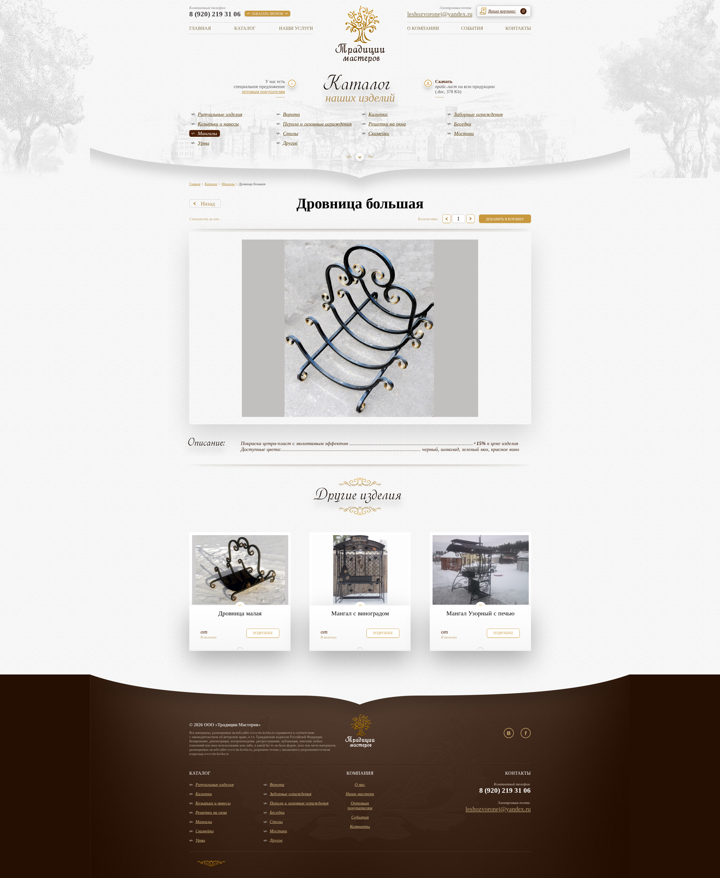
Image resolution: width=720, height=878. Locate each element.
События (472, 28)
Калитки (378, 114)
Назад (208, 203)
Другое (290, 143)
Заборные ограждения (478, 114)
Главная (200, 28)
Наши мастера (360, 794)
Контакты (518, 28)
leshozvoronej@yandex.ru (439, 13)
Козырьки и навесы (218, 124)
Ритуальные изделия (220, 114)
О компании (423, 28)
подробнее (263, 633)
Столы (290, 133)
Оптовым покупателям (360, 805)
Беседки (462, 124)
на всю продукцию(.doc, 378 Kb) (465, 86)
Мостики (464, 133)
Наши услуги (296, 28)
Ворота (291, 114)
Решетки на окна (387, 124)
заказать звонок (267, 14)
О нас (360, 784)
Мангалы (207, 133)
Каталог (244, 28)
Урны (203, 143)
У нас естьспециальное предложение (259, 86)
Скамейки (378, 133)
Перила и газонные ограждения (317, 124)
